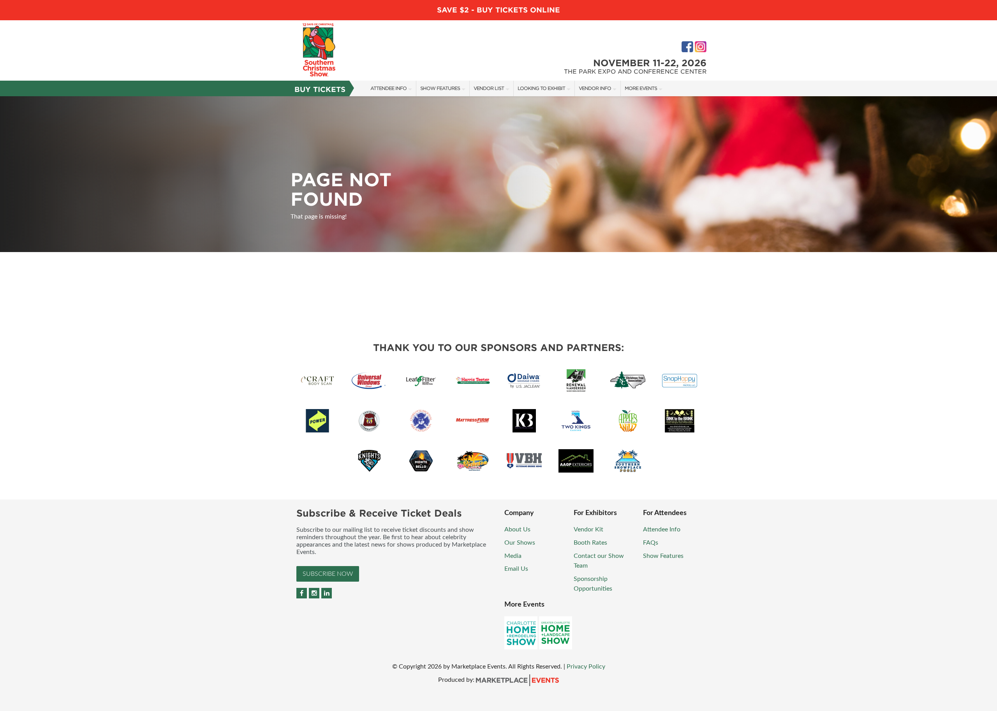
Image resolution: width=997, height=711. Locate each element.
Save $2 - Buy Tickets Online (498, 10)
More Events (641, 88)
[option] (498, 174)
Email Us (516, 569)
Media (512, 556)
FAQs (650, 543)
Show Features (440, 88)
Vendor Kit (588, 529)
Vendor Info (595, 88)
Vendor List (489, 88)
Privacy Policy (586, 666)
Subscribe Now (328, 574)
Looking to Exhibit (541, 88)
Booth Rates (590, 543)
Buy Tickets (319, 89)
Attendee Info (388, 88)
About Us (517, 529)
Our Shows (519, 543)
